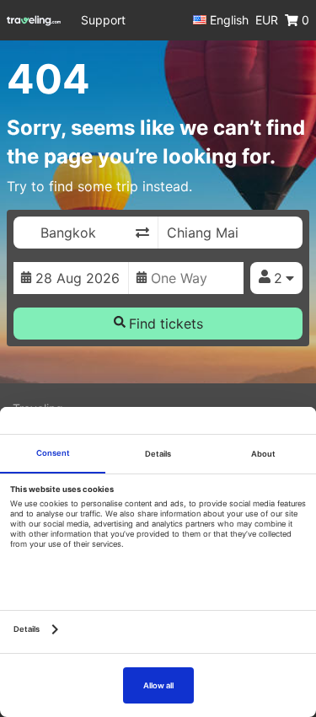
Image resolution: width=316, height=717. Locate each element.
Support (103, 20)
